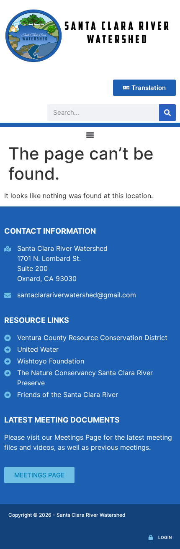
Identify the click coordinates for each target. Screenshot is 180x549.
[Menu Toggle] (90, 135)
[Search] (167, 112)
